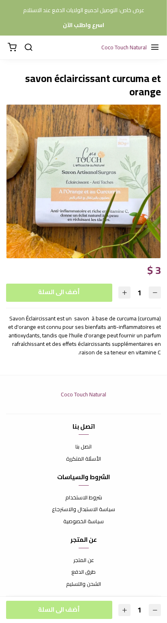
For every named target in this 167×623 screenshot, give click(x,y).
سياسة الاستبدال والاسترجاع (83, 509)
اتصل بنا (83, 447)
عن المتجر (83, 560)
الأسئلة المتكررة (83, 459)
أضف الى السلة (59, 292)
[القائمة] (155, 48)
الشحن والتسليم (83, 584)
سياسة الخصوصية (83, 522)
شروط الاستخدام (83, 498)
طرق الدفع (83, 572)
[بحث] (28, 48)
